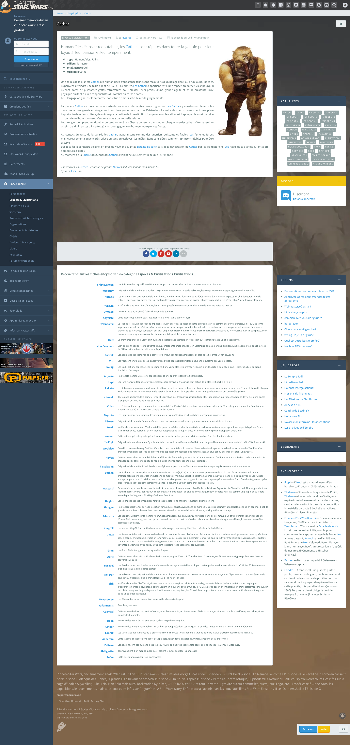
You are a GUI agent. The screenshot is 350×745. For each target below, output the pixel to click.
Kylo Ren (160, 684)
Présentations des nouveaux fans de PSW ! (309, 291)
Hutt (111, 340)
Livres (294, 133)
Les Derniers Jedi (289, 688)
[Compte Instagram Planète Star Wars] (288, 5)
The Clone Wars (297, 159)
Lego (279, 684)
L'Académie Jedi (293, 382)
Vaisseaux (15, 212)
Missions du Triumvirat (298, 393)
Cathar (131, 46)
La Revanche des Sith (139, 679)
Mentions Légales (77, 709)
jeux (272, 684)
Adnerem (108, 639)
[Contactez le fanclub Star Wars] (327, 5)
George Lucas (187, 674)
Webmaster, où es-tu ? (297, 306)
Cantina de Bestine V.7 (297, 410)
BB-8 (191, 684)
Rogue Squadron (298, 146)
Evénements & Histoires (24, 230)
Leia (104, 684)
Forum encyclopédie (22, 260)
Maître (117, 167)
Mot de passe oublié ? (31, 65)
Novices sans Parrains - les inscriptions (307, 422)
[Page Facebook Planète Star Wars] (281, 5)
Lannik (109, 633)
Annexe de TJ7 (293, 405)
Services (297, 150)
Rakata (109, 388)
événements (87, 688)
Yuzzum (109, 305)
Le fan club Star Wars (19, 87)
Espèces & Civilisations (24, 200)
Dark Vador (145, 684)
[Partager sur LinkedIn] (176, 253)
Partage (307, 729)
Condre (288, 570)
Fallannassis (106, 605)
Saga (317, 146)
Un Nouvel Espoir (184, 679)
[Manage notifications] (342, 716)
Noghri (109, 501)
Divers (13, 248)
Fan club (330, 125)
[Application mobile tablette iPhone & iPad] (265, 5)
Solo (311, 150)
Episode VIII (293, 125)
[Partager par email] (183, 253)
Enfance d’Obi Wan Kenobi (300, 518)
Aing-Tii (109, 528)
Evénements (312, 125)
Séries (329, 146)
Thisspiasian (106, 466)
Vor (111, 361)
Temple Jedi (291, 526)
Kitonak (109, 397)
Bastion (288, 560)
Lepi (111, 382)
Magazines (325, 133)
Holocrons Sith (293, 416)
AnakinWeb (112, 674)
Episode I (314, 112)
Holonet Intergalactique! (299, 388)
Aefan (110, 657)
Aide (324, 729)
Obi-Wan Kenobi (310, 138)
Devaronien (106, 599)
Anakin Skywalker (79, 684)
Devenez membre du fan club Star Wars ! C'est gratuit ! (31, 25)
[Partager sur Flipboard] (168, 253)
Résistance (16, 254)
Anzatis (109, 297)
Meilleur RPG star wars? (298, 346)
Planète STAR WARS (32, 5)
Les (135, 86)
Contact (121, 709)
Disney (210, 674)
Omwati (109, 312)
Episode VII (328, 121)
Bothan (109, 472)
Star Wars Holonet (70, 701)
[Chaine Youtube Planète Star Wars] (303, 5)
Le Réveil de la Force (316, 674)
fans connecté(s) (304, 196)
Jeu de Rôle (309, 129)
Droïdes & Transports (22, 242)
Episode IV (311, 116)
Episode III (293, 116)
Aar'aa (110, 457)
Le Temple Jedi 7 (294, 376)
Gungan (109, 507)
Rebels (311, 142)
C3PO (172, 684)
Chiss (110, 406)
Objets (13, 236)
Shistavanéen (105, 284)
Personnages (17, 194)
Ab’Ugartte (107, 651)
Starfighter (299, 155)
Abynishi (108, 318)
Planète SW (332, 138)
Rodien (109, 620)
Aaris (110, 556)
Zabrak (109, 355)
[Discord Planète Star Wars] (311, 5)
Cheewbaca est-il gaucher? (300, 329)
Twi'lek (109, 442)
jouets (263, 684)
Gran (111, 550)
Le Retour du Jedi (277, 679)
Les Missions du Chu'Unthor (301, 399)
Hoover (109, 436)
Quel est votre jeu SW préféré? (302, 340)
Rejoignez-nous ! (138, 709)
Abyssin (109, 376)
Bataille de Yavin (147, 146)
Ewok (110, 427)
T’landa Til (107, 324)
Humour (292, 129)
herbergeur (291, 323)
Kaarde (127, 37)
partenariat (16, 339)
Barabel (109, 565)
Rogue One (326, 142)
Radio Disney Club (94, 701)
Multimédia (289, 138)
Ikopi (287, 482)
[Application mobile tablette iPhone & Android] (258, 5)
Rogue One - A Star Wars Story (160, 688)
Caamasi (108, 611)
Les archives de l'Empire (298, 427)
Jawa (110, 534)
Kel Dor (109, 574)
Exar (73, 171)
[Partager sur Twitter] (153, 253)
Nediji (110, 367)
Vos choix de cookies (102, 709)
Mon (305, 542)
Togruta (109, 415)
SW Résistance (321, 155)
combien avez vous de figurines (303, 318)
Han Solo (114, 684)
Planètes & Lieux (19, 206)
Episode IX (328, 116)
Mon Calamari (105, 346)
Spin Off (324, 150)
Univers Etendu (298, 163)
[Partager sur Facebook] (146, 253)
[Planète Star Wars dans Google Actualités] (319, 5)
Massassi (108, 488)
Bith (111, 583)
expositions (65, 688)
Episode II (331, 112)
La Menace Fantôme (267, 674)
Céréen (109, 421)
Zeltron (109, 645)
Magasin (308, 133)
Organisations (18, 224)
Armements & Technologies (26, 218)
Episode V (293, 121)
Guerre (86, 155)
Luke (96, 684)
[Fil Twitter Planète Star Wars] (296, 5)
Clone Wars (320, 684)
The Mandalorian (323, 159)
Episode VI (310, 121)
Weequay (108, 290)
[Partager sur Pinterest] (161, 253)
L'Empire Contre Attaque (230, 679)
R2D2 (180, 684)
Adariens (108, 516)
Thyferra (289, 492)
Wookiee (108, 448)
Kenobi (308, 538)
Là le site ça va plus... (296, 312)
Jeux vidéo (328, 129)
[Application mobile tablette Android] (273, 5)
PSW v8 (61, 709)
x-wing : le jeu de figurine (299, 335)
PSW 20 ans (295, 142)
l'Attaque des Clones (92, 679)
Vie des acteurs (323, 163)
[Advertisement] (165, 209)
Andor (287, 112)
